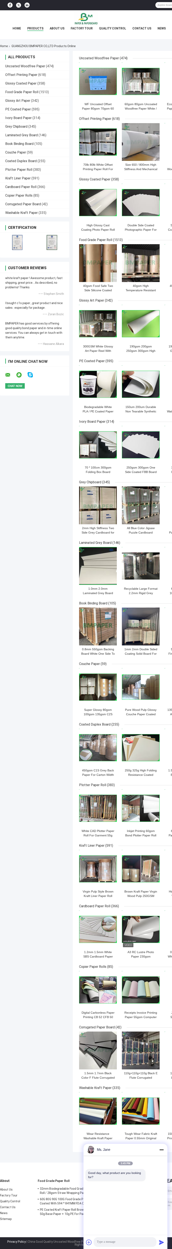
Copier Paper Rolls (19, 195)
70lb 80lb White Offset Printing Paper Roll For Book (98, 169)
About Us (57, 28)
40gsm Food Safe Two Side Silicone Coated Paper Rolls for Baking (98, 290)
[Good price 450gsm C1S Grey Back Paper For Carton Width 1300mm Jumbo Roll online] (98, 748)
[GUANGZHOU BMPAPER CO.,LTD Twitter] (18, 5)
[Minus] (161, 1149)
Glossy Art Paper (17, 101)
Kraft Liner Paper (18, 178)
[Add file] (89, 1242)
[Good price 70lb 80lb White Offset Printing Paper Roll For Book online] (98, 142)
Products (35, 28)
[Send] (161, 1242)
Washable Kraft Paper (21, 213)
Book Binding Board (19, 144)
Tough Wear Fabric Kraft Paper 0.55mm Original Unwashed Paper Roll (141, 1138)
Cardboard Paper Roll (20, 187)
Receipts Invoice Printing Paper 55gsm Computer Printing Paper (140, 1017)
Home (17, 28)
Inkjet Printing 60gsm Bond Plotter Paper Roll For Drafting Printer (140, 835)
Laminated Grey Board (21, 135)
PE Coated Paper (18, 109)
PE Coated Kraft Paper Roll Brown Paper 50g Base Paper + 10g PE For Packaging (67, 1212)
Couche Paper (15, 152)
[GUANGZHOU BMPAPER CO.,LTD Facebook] (10, 5)
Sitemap (6, 1219)
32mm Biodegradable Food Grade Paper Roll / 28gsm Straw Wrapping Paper (67, 1191)
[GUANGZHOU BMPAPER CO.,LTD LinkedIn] (27, 5)
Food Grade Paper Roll (21, 92)
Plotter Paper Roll (18, 170)
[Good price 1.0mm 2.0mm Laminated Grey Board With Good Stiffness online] (98, 566)
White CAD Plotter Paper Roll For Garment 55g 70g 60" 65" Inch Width (98, 835)
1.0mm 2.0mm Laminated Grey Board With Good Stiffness (98, 593)
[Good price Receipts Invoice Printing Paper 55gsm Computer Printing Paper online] (141, 990)
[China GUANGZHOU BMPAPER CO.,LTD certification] (17, 242)
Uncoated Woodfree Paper (25, 66)
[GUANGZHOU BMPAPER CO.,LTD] (86, 18)
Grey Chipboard (16, 126)
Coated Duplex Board (21, 161)
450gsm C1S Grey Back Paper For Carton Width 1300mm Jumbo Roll (98, 775)
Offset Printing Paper (21, 75)
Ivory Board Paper (18, 118)
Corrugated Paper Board (23, 204)
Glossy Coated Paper (20, 83)
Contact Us (141, 28)
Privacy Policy (16, 1241)
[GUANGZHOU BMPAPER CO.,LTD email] (10, 375)
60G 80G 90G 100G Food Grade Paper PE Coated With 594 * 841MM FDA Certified (67, 1201)
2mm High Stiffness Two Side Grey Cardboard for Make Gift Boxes (98, 532)
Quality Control (112, 28)
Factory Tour (82, 28)
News (162, 28)
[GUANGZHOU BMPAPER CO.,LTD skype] (32, 375)
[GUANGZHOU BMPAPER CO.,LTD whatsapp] (21, 375)
